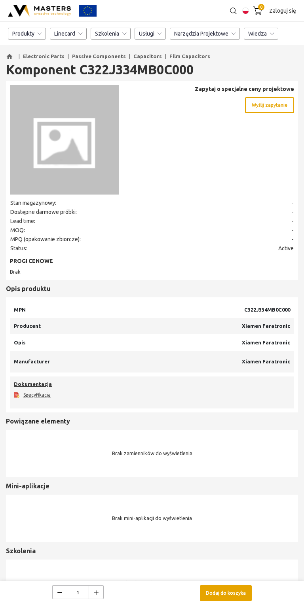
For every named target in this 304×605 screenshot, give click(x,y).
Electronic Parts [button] (44, 56)
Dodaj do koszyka (226, 593)
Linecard (64, 33)
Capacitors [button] (147, 56)
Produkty (23, 33)
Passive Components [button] (99, 56)
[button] (10, 56)
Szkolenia (107, 33)
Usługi (146, 33)
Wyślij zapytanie (269, 105)
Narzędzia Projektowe (201, 33)
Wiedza (257, 33)
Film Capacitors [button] (189, 56)
